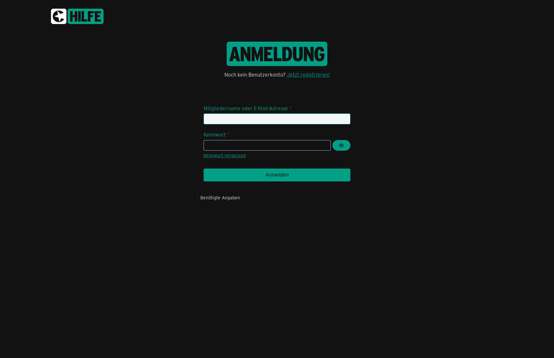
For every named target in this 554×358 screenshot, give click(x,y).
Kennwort (215, 134)
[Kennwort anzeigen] (341, 145)
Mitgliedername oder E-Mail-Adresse (246, 108)
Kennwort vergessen (225, 155)
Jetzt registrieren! (308, 74)
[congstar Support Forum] (77, 15)
